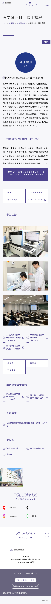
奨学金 (9, 454)
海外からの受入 (13, 448)
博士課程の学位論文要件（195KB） (13, 396)
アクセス (17, 573)
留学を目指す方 (37, 448)
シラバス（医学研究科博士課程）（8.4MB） (13, 337)
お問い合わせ (31, 573)
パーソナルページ (24, 580)
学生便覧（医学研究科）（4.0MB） (37, 337)
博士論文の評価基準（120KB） (37, 396)
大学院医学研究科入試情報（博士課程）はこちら (27, 424)
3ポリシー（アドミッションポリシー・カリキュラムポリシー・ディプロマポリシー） (26, 174)
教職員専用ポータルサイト (24, 586)
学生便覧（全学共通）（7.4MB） (13, 347)
